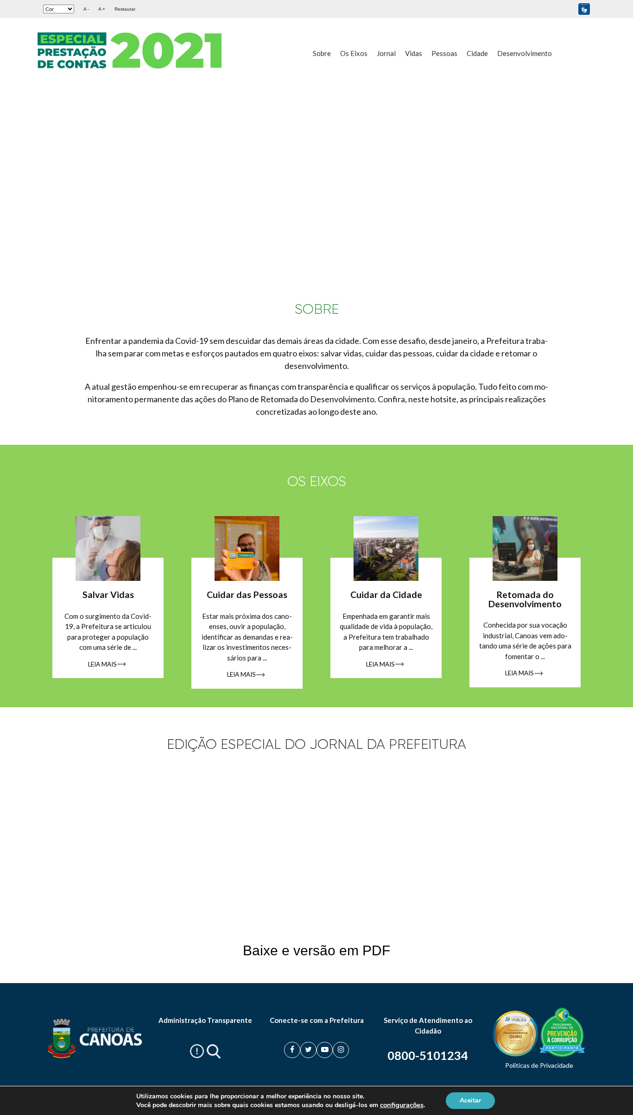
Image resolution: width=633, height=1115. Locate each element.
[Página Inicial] (131, 50)
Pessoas (444, 53)
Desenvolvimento (524, 53)
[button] (611, 170)
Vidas (413, 53)
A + (101, 9)
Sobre (322, 53)
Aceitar (470, 1100)
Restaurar (124, 9)
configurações (402, 1105)
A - (86, 9)
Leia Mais (102, 664)
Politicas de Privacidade (539, 1065)
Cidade (477, 53)
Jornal (386, 53)
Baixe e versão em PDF (316, 950)
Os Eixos (353, 53)
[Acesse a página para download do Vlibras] (584, 9)
